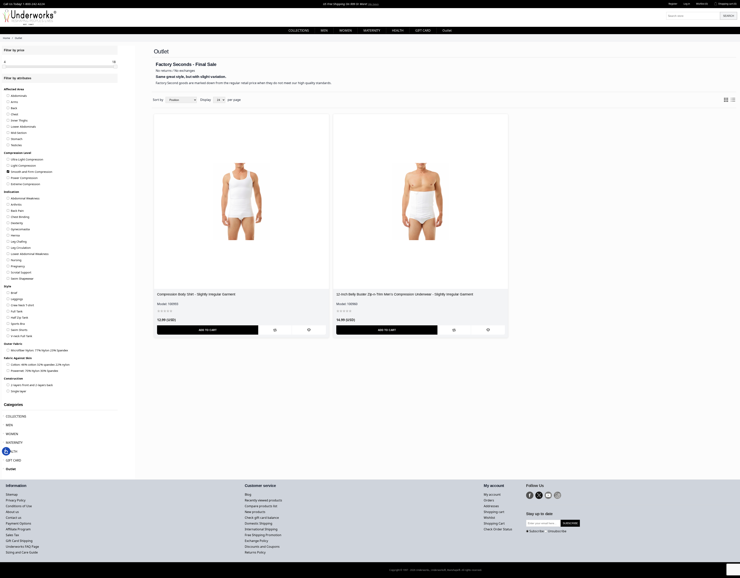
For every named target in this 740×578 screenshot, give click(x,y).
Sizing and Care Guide (22, 552)
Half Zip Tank (19, 317)
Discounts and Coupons (262, 546)
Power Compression (24, 178)
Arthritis (16, 204)
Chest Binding (20, 217)
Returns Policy (255, 552)
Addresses (491, 506)
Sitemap (12, 494)
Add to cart (208, 330)
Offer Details (373, 4)
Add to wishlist (309, 330)
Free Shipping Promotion (263, 535)
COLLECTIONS (16, 416)
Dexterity (17, 223)
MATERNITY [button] (371, 30)
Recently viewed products (263, 500)
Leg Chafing (19, 241)
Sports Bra (18, 324)
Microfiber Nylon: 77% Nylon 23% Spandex (39, 350)
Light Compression (23, 165)
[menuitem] (299, 30)
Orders (489, 500)
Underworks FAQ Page (22, 546)
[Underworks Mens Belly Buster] (420, 201)
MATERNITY (14, 442)
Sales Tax (12, 535)
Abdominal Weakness (25, 198)
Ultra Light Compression (27, 159)
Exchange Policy (256, 541)
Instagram (557, 495)
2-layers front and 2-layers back (32, 385)
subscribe (570, 523)
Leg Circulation (21, 248)
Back (14, 108)
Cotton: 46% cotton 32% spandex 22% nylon (40, 364)
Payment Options (18, 523)
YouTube (548, 495)
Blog (248, 494)
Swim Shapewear (22, 278)
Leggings (17, 299)
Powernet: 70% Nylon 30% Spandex (34, 371)
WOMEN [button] (345, 30)
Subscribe (536, 531)
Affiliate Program (18, 529)
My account (492, 494)
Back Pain (17, 211)
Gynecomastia (20, 229)
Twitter (539, 495)
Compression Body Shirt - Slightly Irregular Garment (196, 294)
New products (255, 512)
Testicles (16, 145)
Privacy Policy (15, 500)
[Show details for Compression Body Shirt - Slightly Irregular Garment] (241, 201)
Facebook (529, 495)
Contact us (13, 518)
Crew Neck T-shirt (22, 305)
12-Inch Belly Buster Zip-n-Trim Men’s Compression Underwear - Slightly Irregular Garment (404, 294)
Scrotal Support (21, 272)
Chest (14, 114)
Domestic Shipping (258, 523)
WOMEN (12, 434)
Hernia (15, 235)
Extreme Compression (25, 184)
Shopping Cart (494, 523)
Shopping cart (494, 512)
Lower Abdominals (23, 126)
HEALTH (11, 451)
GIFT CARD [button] (423, 30)
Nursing (16, 260)
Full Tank (17, 311)
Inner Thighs (19, 120)
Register (673, 3)
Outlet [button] (447, 30)
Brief (14, 293)
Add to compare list (275, 330)
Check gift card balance (262, 518)
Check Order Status (498, 529)
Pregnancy (18, 266)
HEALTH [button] (398, 30)
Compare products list (261, 506)
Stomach (16, 139)
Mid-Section (19, 133)
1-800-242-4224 (34, 4)
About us (12, 512)
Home (6, 38)
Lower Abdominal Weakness (30, 254)
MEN (9, 425)
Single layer (18, 391)
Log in (687, 3)
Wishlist (489, 518)
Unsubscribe (557, 531)
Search (728, 15)
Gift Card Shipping (19, 541)
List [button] (733, 100)
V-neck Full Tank (21, 336)
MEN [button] (324, 30)
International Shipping (261, 529)
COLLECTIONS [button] (298, 30)
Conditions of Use (19, 506)
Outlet (11, 469)
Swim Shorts (19, 330)
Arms (14, 102)
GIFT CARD (13, 460)
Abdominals (19, 96)
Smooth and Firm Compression (31, 172)
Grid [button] (726, 100)
